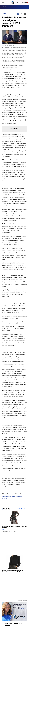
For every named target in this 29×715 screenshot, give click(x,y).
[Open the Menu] (2, 2)
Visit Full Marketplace (22, 508)
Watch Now (24, 2)
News (4, 13)
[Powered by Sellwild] (25, 600)
